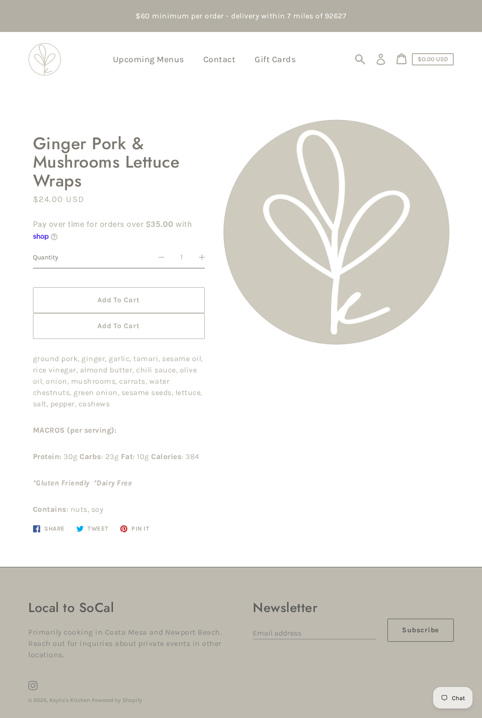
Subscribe (420, 630)
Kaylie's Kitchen (69, 700)
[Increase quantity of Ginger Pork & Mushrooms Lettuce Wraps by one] (202, 257)
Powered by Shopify (117, 700)
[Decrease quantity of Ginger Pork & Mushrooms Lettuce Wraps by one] (161, 257)
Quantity (45, 257)
